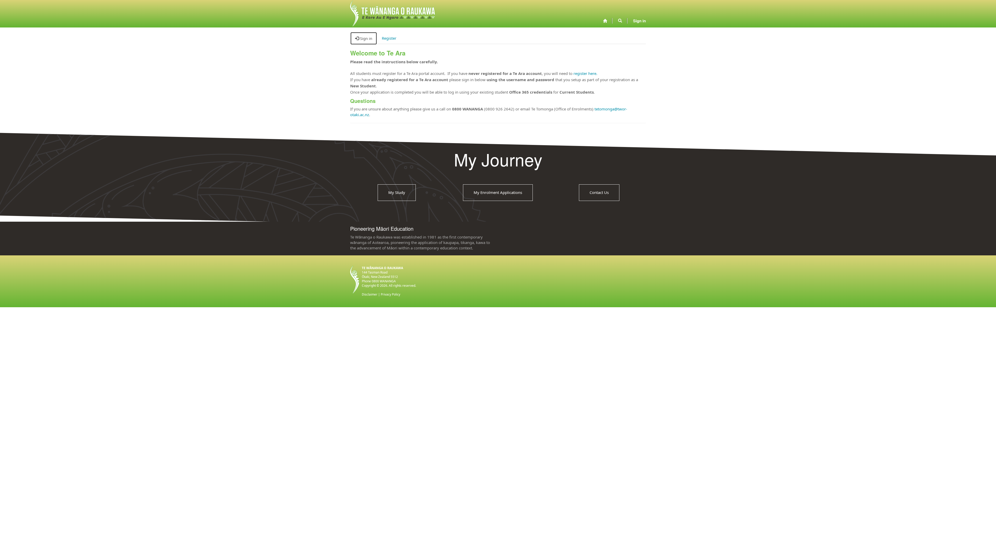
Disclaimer (369, 294)
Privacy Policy (390, 294)
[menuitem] (605, 20)
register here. (585, 73)
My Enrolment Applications (498, 192)
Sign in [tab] (365, 38)
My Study (396, 192)
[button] (620, 20)
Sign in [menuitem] (639, 21)
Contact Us (599, 192)
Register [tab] (389, 38)
